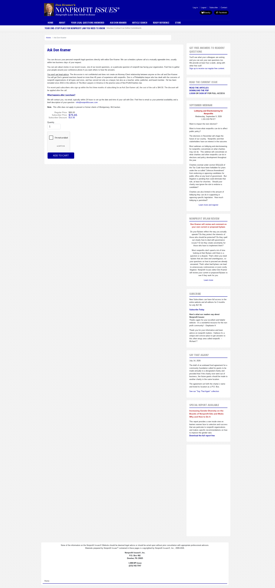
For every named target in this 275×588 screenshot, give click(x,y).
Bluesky (207, 12)
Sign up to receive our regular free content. (207, 68)
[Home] (90, 9)
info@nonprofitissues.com (87, 102)
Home (50, 22)
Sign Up (203, 93)
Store (178, 22)
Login (192, 93)
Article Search (139, 22)
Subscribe (213, 7)
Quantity (50, 122)
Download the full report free (202, 436)
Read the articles (199, 88)
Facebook (222, 12)
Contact (224, 7)
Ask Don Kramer (118, 22)
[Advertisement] (208, 490)
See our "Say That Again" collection (204, 391)
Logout (203, 7)
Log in (195, 7)
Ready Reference (161, 22)
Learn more (208, 280)
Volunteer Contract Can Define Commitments (123, 28)
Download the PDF (199, 90)
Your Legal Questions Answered (87, 22)
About (62, 22)
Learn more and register (208, 205)
